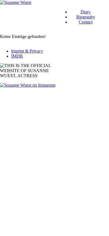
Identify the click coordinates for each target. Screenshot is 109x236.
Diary (85, 12)
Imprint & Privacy (27, 51)
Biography (85, 17)
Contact (86, 22)
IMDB (17, 56)
